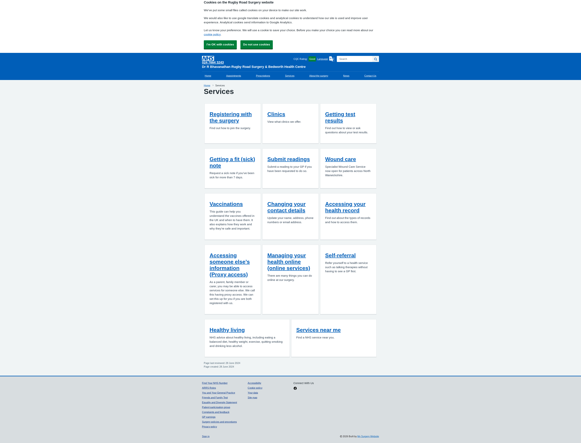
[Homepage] (247, 58)
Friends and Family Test (215, 397)
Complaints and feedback (215, 412)
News (346, 76)
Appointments (233, 76)
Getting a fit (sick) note (232, 162)
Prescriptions (263, 76)
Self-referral (340, 255)
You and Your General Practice (218, 392)
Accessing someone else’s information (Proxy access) (230, 265)
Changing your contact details (286, 207)
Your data (253, 392)
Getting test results (340, 117)
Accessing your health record (345, 207)
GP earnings (208, 417)
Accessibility (254, 383)
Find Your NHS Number (215, 383)
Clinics (276, 114)
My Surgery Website (368, 436)
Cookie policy (255, 388)
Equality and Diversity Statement (219, 402)
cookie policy (212, 34)
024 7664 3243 (213, 62)
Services (289, 76)
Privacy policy (209, 426)
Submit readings (288, 159)
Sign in (206, 436)
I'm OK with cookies (220, 44)
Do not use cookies (256, 44)
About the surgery (318, 76)
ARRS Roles (209, 388)
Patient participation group (216, 407)
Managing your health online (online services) (288, 262)
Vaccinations (226, 204)
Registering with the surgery (231, 117)
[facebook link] (295, 388)
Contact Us (370, 76)
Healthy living (227, 330)
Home (208, 76)
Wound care (340, 159)
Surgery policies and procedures (219, 422)
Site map (252, 397)
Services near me (318, 330)
